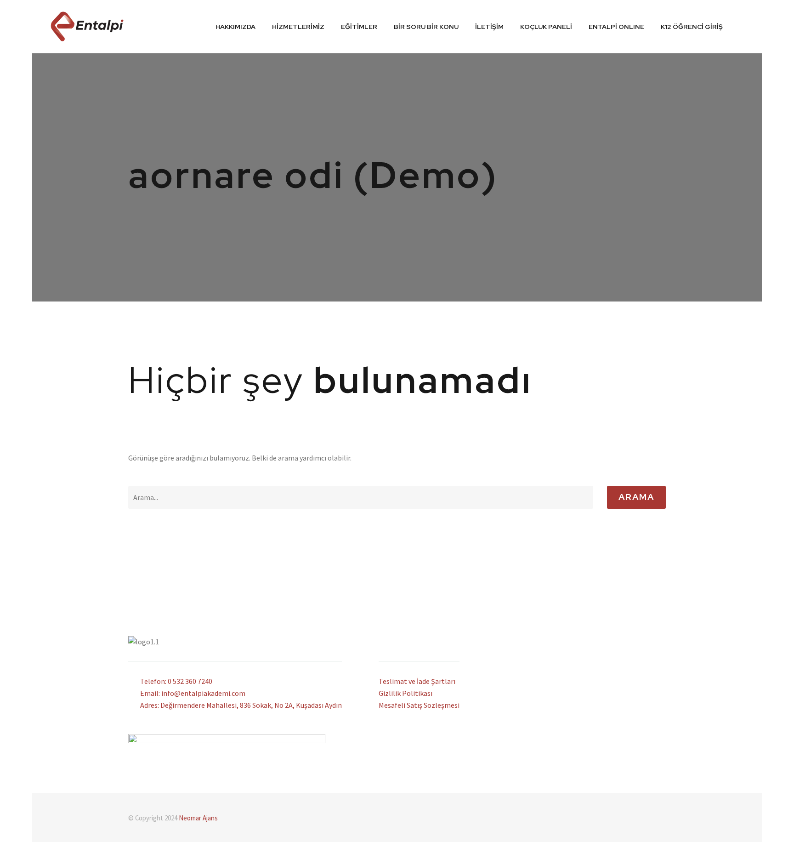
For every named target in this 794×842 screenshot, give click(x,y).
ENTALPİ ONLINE (616, 27)
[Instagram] (651, 818)
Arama (636, 497)
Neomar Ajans (198, 818)
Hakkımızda (235, 27)
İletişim (489, 27)
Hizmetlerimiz (298, 27)
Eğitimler (359, 27)
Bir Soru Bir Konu (426, 27)
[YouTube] (663, 818)
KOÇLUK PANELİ (546, 27)
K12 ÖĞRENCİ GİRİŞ (692, 27)
